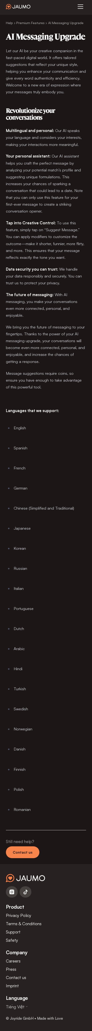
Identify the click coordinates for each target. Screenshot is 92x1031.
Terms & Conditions (24, 923)
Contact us (23, 852)
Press (11, 969)
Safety (12, 940)
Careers (13, 960)
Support (13, 931)
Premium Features (30, 23)
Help (9, 23)
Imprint (12, 985)
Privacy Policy (18, 915)
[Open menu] (80, 6)
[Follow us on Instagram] (12, 892)
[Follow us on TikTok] (25, 892)
